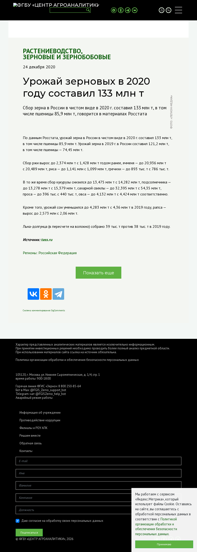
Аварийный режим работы (34, 398)
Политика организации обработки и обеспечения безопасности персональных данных (77, 360)
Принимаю (164, 544)
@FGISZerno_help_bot (51, 394)
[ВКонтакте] (33, 294)
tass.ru (46, 239)
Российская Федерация (57, 252)
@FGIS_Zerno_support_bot (48, 390)
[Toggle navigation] (178, 10)
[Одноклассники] (46, 294)
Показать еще (98, 273)
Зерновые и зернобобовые (67, 57)
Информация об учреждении (40, 413)
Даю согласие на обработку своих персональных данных (62, 521)
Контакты (25, 451)
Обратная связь (30, 443)
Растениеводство (52, 51)
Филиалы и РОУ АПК (33, 428)
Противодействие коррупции (39, 420)
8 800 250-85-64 (69, 386)
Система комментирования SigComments (44, 310)
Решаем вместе (30, 436)
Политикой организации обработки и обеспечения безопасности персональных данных (156, 526)
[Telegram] (58, 294)
